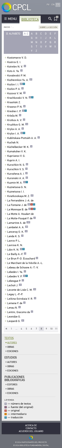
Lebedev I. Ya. (16, 272)
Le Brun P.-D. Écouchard (22, 258)
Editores (12, 384)
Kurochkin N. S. (17, 164)
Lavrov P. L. (13, 240)
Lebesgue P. (15, 280)
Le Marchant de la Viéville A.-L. (25, 263)
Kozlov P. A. (15, 88)
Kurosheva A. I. (17, 173)
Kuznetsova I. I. (15, 191)
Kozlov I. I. (15, 84)
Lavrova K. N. (15, 245)
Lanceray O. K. (17, 231)
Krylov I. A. (15, 133)
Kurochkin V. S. (17, 169)
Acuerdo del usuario (31, 431)
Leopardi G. (15, 321)
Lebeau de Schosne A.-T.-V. (23, 267)
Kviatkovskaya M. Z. (20, 196)
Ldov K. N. (15, 249)
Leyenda (9, 400)
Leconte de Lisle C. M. (21, 289)
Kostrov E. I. (14, 62)
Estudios (10, 357)
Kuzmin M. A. (17, 182)
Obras (10, 346)
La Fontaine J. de (20, 205)
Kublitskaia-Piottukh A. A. (23, 138)
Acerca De (31, 425)
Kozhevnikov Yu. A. (19, 80)
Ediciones (12, 351)
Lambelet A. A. (17, 227)
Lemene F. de (16, 303)
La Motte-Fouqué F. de (21, 218)
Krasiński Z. (14, 102)
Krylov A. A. (15, 129)
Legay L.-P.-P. (15, 294)
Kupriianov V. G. (16, 155)
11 (56, 328)
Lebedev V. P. (17, 276)
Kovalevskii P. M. (16, 75)
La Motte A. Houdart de (20, 214)
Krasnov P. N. (16, 106)
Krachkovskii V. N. (20, 97)
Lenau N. (13, 307)
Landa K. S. (15, 236)
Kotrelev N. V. (16, 66)
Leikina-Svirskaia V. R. (21, 298)
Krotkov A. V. (15, 120)
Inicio (7, 27)
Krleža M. (13, 115)
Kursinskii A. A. (17, 178)
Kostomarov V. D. (17, 57)
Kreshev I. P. (16, 111)
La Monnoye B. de (21, 209)
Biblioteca (30, 19)
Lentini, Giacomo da (19, 312)
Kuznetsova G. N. (17, 187)
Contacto (31, 428)
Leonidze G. (14, 316)
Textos (9, 338)
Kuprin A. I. (13, 160)
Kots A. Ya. (14, 71)
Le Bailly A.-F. (16, 254)
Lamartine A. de (18, 222)
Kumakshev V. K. (16, 151)
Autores (12, 342)
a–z (26, 33)
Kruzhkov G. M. (17, 124)
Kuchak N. (13, 142)
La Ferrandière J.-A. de (20, 200)
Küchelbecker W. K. (19, 147)
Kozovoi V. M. (16, 93)
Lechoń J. (14, 285)
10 (51, 328)
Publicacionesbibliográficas (14, 378)
